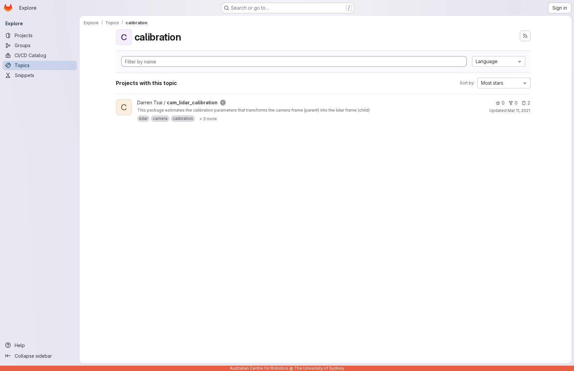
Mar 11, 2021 (519, 110)
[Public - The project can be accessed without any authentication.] (223, 102)
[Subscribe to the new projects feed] (525, 36)
